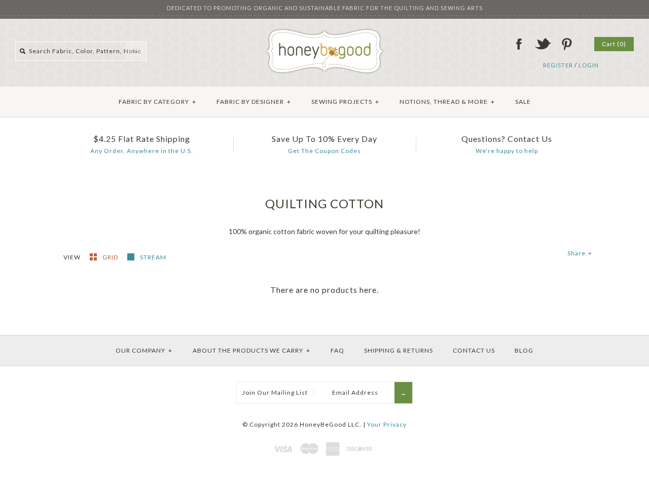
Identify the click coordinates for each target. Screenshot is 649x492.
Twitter (542, 44)
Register (558, 65)
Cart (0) (614, 44)
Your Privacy (387, 424)
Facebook (519, 44)
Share (579, 253)
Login (589, 65)
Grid (111, 257)
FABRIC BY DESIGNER (254, 101)
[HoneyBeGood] (324, 32)
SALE (523, 101)
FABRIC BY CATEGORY (157, 101)
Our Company (144, 350)
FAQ (337, 350)
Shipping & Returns (398, 350)
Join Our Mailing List (275, 392)
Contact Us (474, 350)
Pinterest (566, 44)
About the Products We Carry (251, 350)
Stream (153, 257)
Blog (524, 350)
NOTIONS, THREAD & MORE (447, 101)
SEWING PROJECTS (345, 101)
